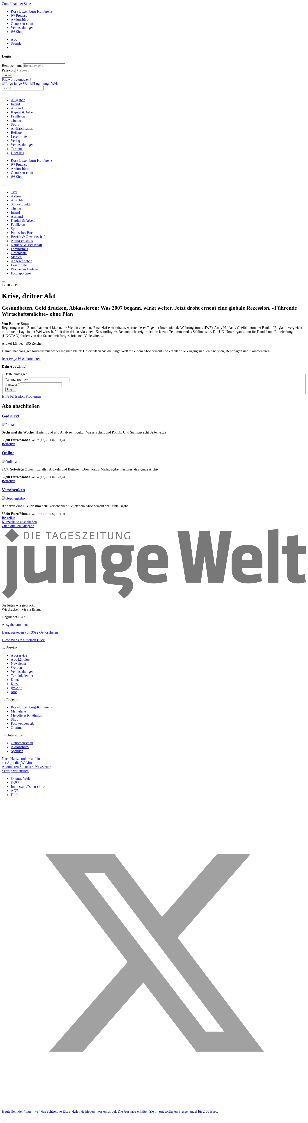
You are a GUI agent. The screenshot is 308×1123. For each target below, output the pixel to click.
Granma (16, 727)
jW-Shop (17, 32)
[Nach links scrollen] (3, 185)
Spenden (17, 751)
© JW (15, 782)
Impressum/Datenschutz (28, 787)
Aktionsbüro (20, 19)
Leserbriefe (19, 136)
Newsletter (18, 663)
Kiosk (15, 684)
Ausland (17, 108)
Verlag (15, 141)
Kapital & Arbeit (22, 112)
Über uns (17, 153)
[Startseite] (30, 83)
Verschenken (13, 489)
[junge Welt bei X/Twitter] (154, 1104)
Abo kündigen (21, 659)
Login (7, 75)
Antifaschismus (22, 128)
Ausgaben (18, 100)
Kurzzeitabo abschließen (19, 522)
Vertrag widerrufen (15, 771)
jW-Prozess (19, 15)
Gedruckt (10, 416)
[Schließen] (3, 1120)
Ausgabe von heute (15, 625)
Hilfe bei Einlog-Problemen (21, 396)
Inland (15, 104)
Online (8, 452)
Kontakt (16, 680)
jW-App (16, 688)
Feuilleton (18, 116)
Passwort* (12, 384)
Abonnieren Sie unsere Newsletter (26, 767)
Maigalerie (18, 711)
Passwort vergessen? (16, 79)
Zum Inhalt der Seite (16, 4)
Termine (17, 149)
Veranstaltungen (22, 28)
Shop (14, 719)
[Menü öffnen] (3, 93)
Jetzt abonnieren (21, 359)
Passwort (8, 70)
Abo (14, 39)
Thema (16, 120)
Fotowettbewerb (22, 723)
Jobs (14, 692)
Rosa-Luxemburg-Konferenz (31, 11)
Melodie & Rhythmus (26, 715)
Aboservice (19, 655)
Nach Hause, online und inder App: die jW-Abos (21, 761)
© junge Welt (20, 778)
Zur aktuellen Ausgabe (18, 526)
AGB (15, 791)
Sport (14, 124)
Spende (16, 43)
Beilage (16, 132)
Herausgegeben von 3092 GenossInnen (30, 632)
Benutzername (12, 65)
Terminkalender (22, 676)
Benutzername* (16, 380)
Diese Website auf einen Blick (23, 640)
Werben (16, 667)
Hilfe (14, 795)
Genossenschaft (22, 23)
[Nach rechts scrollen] (3, 282)
